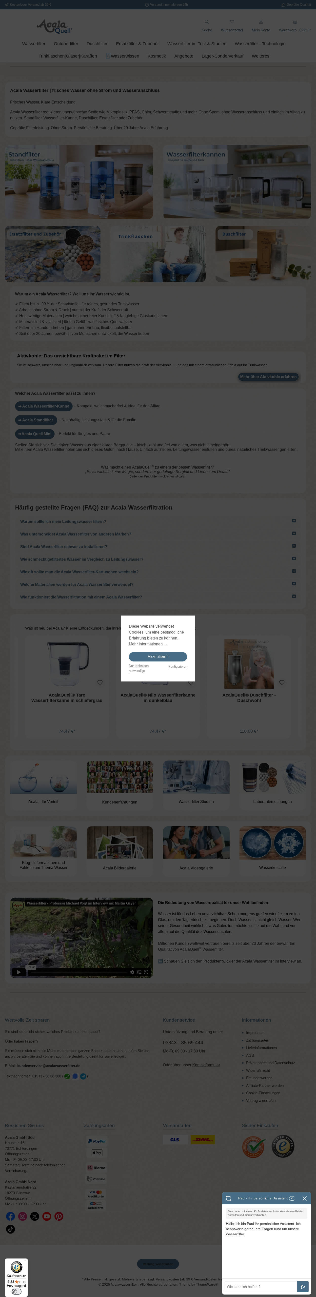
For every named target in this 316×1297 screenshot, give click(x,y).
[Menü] (25, 1261)
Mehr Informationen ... (148, 644)
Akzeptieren (158, 657)
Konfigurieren (177, 666)
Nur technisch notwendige (139, 668)
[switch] (16, 1292)
